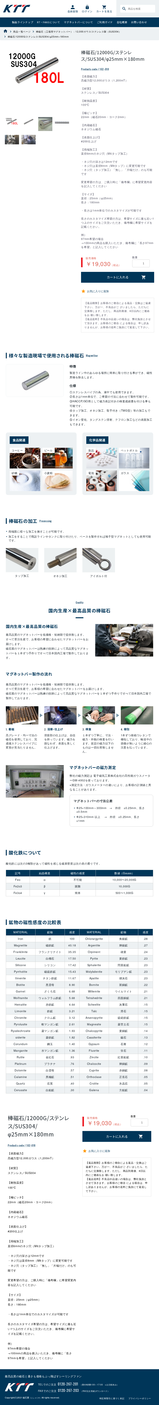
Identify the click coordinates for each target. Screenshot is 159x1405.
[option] (37, 70)
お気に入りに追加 (98, 291)
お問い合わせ (139, 22)
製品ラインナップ (22, 22)
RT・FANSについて (48, 22)
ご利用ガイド (105, 22)
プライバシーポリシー (139, 1398)
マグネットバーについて (78, 22)
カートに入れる (118, 277)
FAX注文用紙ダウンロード (95, 1391)
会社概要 (122, 22)
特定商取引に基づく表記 (111, 1398)
